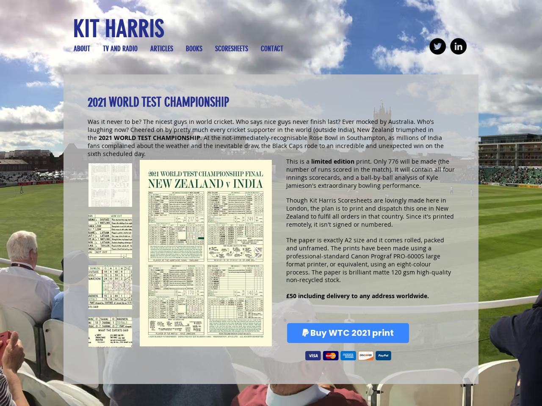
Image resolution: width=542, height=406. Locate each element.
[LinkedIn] (458, 46)
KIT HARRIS (118, 29)
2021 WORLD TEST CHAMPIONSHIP (158, 102)
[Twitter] (437, 46)
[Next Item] (257, 253)
